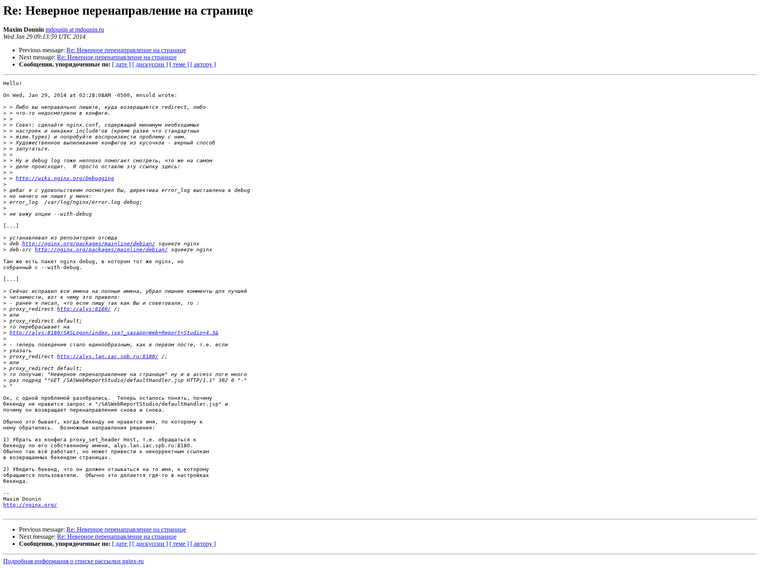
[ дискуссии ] (150, 64)
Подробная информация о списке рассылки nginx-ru (73, 561)
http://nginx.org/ (30, 505)
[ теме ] (179, 64)
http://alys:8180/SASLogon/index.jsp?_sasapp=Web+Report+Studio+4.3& (114, 333)
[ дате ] (121, 64)
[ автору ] (203, 64)
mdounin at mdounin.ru (75, 29)
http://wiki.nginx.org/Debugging (65, 178)
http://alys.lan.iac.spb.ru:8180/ (107, 356)
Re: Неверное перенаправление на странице (126, 50)
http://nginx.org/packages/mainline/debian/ (88, 244)
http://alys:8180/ (84, 309)
